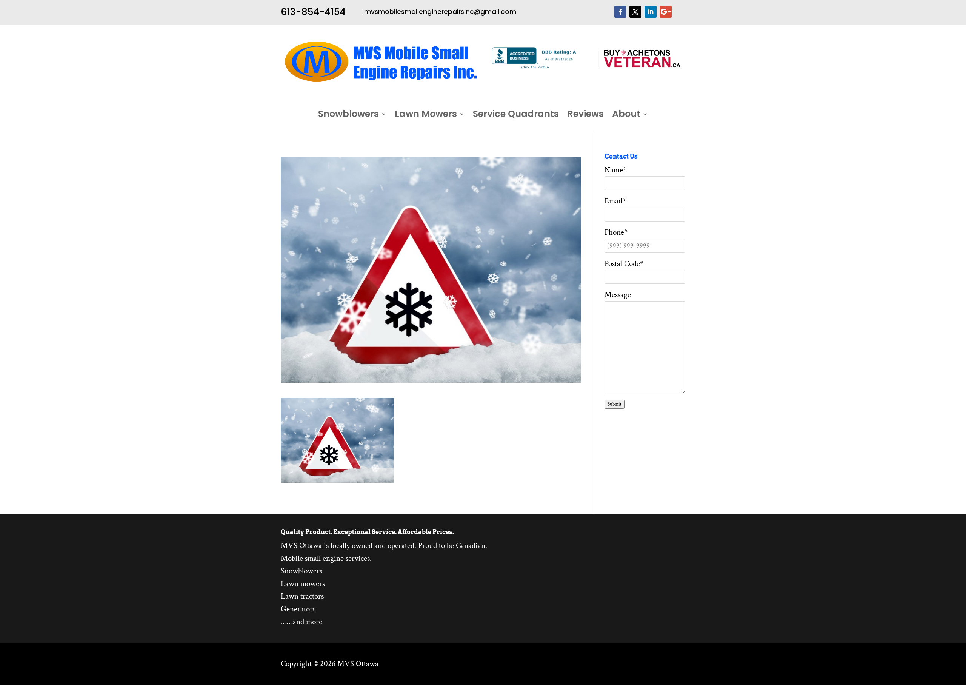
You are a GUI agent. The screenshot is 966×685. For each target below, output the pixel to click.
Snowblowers (348, 115)
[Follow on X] (635, 12)
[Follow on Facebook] (620, 12)
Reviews (585, 115)
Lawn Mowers (426, 115)
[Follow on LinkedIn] (651, 12)
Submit (614, 404)
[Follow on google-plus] (666, 12)
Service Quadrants (516, 115)
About (626, 115)
